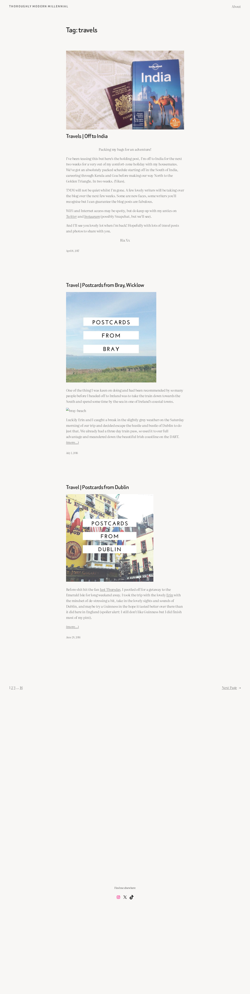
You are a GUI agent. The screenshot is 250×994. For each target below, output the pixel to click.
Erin (169, 594)
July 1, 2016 (72, 453)
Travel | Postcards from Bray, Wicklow (105, 285)
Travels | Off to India (87, 136)
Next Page (231, 687)
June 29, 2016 (73, 637)
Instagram (92, 216)
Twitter (71, 216)
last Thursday (110, 589)
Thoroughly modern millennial (38, 6)
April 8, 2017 (72, 251)
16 (21, 687)
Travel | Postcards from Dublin (97, 487)
